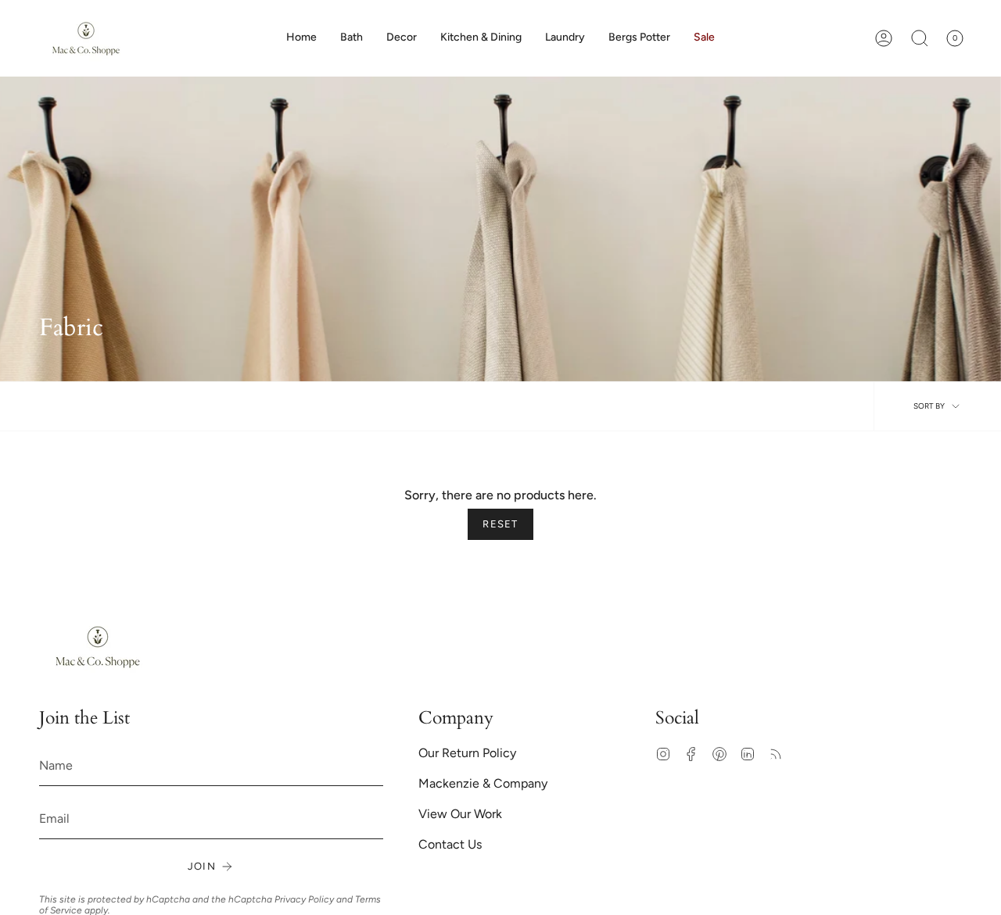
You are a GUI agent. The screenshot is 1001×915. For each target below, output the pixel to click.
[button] (402, 38)
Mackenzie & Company (482, 783)
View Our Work (460, 813)
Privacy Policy (304, 899)
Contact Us (450, 844)
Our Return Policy (467, 752)
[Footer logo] (97, 646)
